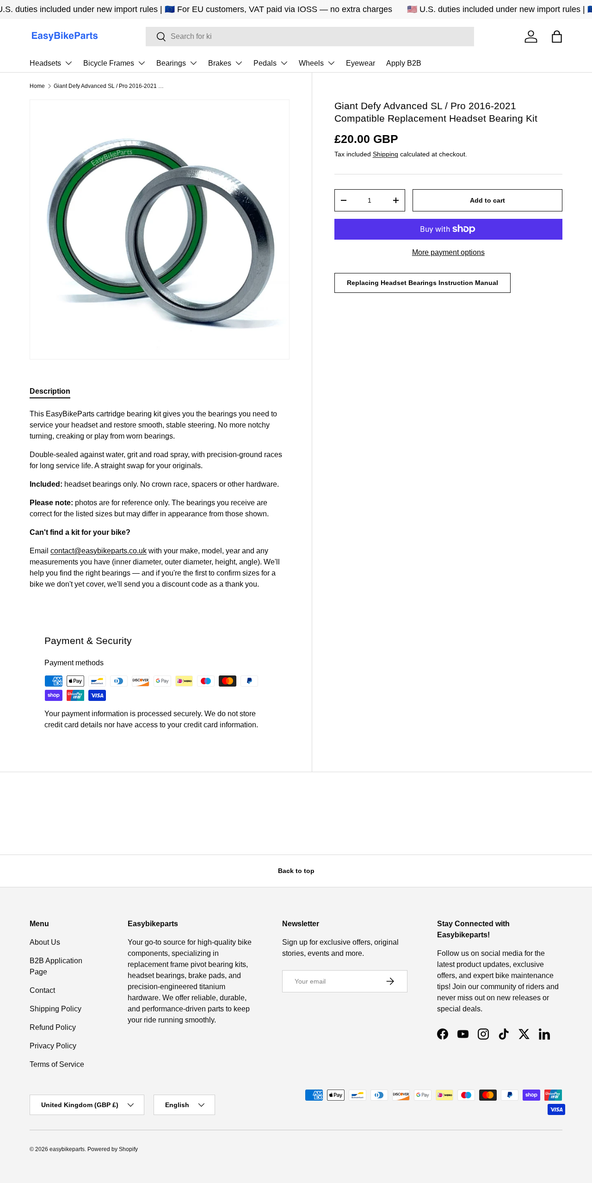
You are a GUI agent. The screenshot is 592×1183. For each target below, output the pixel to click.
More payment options (448, 252)
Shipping (385, 154)
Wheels (311, 63)
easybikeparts (67, 1149)
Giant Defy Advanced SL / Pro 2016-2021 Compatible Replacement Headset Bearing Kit (109, 86)
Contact (42, 990)
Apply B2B (403, 63)
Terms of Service (57, 1064)
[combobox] (310, 36)
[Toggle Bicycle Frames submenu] (141, 62)
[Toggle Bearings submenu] (193, 62)
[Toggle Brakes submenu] (238, 62)
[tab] (50, 391)
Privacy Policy (53, 1046)
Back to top (296, 870)
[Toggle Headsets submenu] (68, 62)
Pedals (265, 63)
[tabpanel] (160, 503)
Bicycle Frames (108, 63)
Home (37, 86)
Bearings (171, 63)
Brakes (219, 63)
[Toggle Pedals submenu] (284, 62)
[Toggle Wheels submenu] (331, 62)
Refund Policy (53, 1027)
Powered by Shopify (112, 1149)
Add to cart (487, 200)
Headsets (45, 63)
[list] (159, 229)
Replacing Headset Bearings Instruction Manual (422, 282)
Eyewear (360, 63)
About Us (45, 942)
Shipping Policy (55, 1009)
